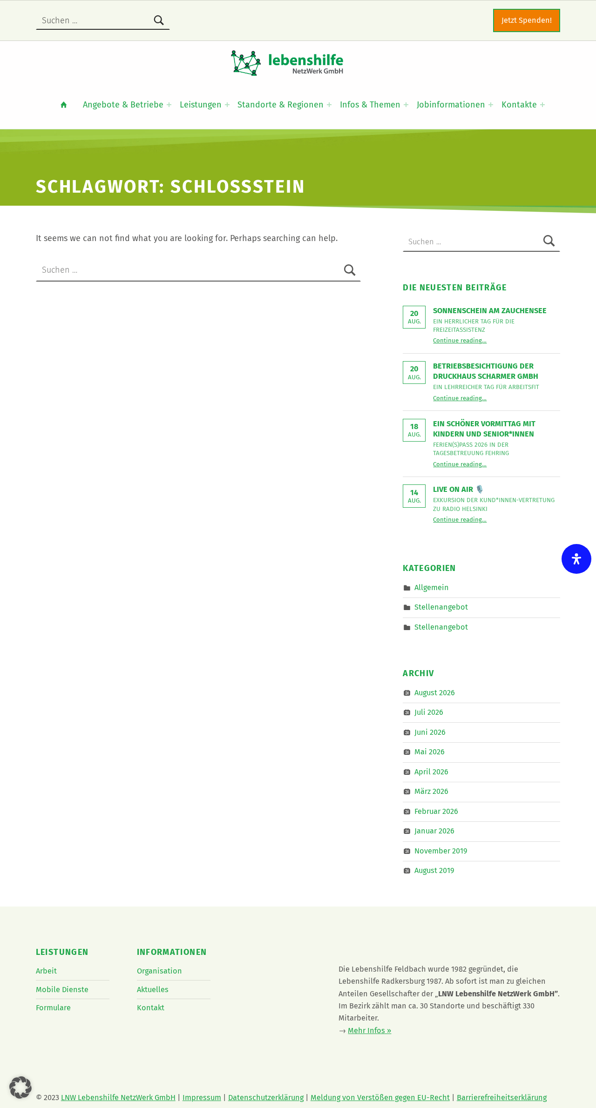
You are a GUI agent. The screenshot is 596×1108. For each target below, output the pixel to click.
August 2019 (434, 870)
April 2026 (431, 771)
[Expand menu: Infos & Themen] (406, 104)
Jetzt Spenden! (526, 20)
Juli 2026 (428, 712)
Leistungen (201, 105)
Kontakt (150, 1007)
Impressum (202, 1097)
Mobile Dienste (62, 989)
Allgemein (431, 587)
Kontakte (519, 105)
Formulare (53, 1007)
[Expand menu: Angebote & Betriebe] (169, 104)
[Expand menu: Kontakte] (542, 104)
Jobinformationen (451, 105)
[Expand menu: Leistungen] (227, 104)
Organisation (159, 971)
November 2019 (440, 850)
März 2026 (431, 791)
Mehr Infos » (369, 1030)
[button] (20, 1087)
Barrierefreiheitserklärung (502, 1097)
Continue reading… (460, 340)
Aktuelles (153, 989)
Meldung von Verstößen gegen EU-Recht (380, 1097)
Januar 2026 (434, 830)
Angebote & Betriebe (123, 105)
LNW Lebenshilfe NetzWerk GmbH (118, 1097)
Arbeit (46, 971)
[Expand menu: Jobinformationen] (490, 104)
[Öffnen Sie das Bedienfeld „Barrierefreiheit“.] (576, 559)
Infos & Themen (370, 105)
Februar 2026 (436, 811)
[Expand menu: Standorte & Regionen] (329, 104)
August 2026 (434, 692)
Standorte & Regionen (280, 105)
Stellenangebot (441, 607)
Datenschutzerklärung (266, 1097)
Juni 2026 (430, 732)
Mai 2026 (429, 751)
